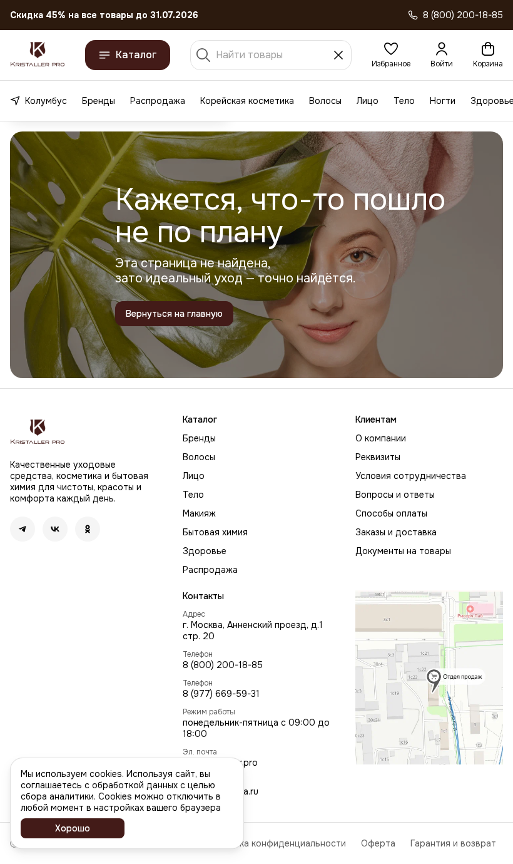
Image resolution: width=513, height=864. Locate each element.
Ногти (442, 100)
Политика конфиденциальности (277, 843)
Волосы (325, 100)
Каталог (136, 54)
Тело (404, 100)
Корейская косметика (247, 100)
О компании (380, 438)
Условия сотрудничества (410, 475)
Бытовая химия (215, 532)
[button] (391, 55)
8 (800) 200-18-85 (223, 665)
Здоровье (204, 551)
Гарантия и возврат (453, 843)
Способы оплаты (391, 513)
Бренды (98, 100)
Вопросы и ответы (395, 494)
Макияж (199, 513)
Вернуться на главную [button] (174, 313)
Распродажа (157, 100)
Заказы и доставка (396, 532)
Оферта (378, 843)
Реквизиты (377, 457)
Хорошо (72, 828)
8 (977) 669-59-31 (221, 693)
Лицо (367, 100)
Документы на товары (403, 551)
